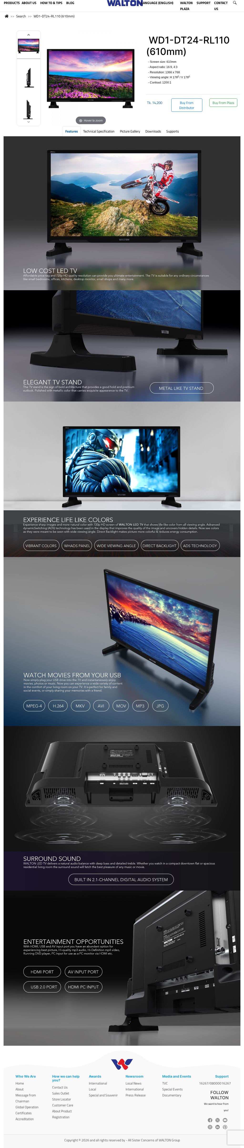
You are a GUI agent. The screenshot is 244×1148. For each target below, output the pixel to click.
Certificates (23, 1112)
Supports (172, 131)
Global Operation (27, 1106)
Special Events (172, 1089)
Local (92, 1089)
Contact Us (60, 1087)
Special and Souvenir (103, 1095)
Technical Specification (99, 131)
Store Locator (61, 1099)
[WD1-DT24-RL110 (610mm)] (28, 46)
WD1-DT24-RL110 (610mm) (54, 16)
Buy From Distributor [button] (186, 105)
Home (19, 1083)
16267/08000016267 (215, 1083)
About (19, 1089)
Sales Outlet (60, 1093)
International (98, 1083)
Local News (134, 1083)
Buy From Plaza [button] (223, 102)
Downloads (153, 131)
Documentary (171, 1095)
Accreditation (24, 1118)
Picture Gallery (130, 131)
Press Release (136, 1095)
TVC (165, 1083)
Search (21, 16)
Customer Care (62, 1105)
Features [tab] (71, 131)
